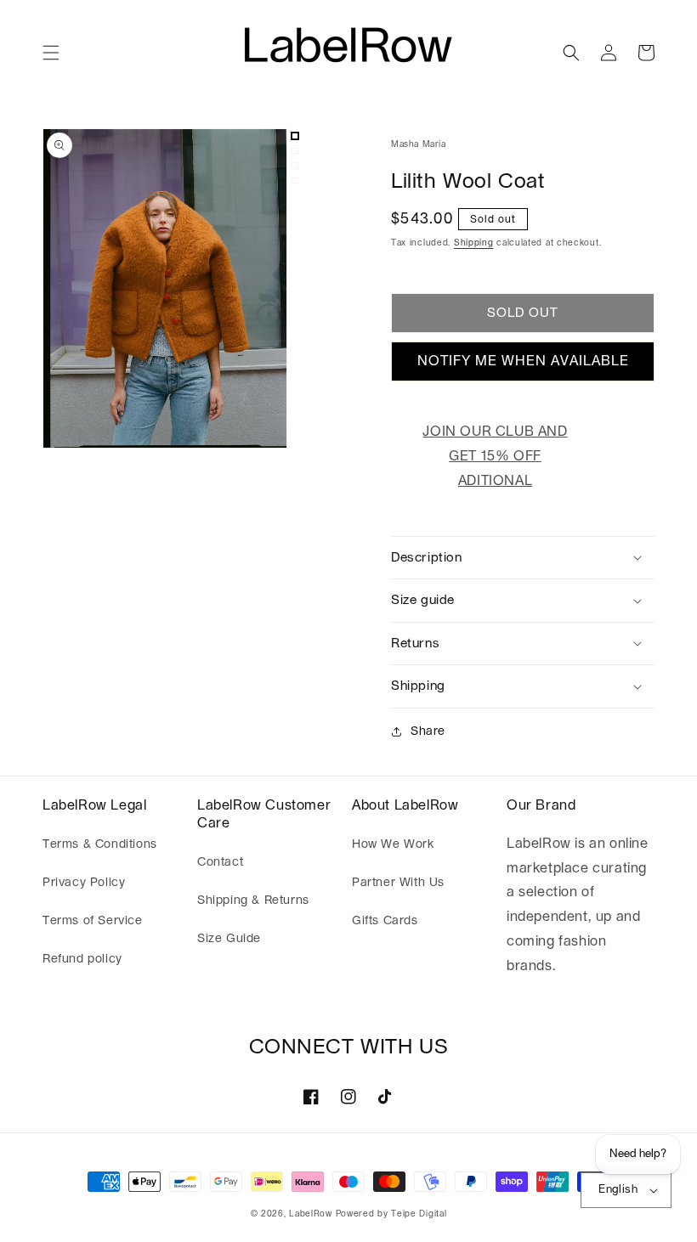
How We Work (393, 844)
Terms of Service (92, 921)
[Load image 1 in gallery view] (295, 136)
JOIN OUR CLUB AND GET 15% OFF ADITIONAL (494, 456)
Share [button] (428, 731)
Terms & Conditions (99, 844)
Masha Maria (418, 144)
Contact (220, 862)
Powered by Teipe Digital (391, 1214)
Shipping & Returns (253, 900)
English (618, 1189)
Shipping (474, 243)
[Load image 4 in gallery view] (295, 181)
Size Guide (229, 939)
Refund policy (82, 959)
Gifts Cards (385, 921)
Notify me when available (523, 361)
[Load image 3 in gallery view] (295, 165)
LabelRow (310, 1214)
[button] (51, 52)
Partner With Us (398, 883)
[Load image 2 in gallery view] (295, 151)
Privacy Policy (83, 883)
